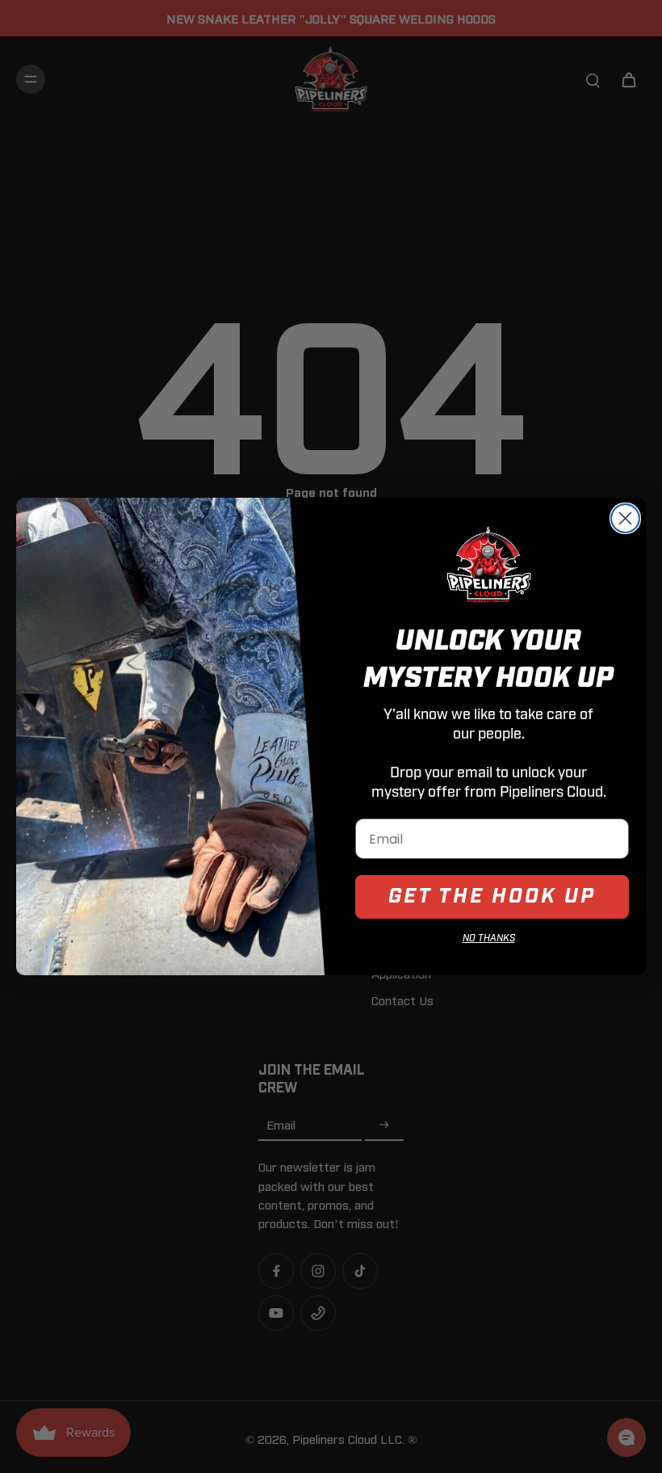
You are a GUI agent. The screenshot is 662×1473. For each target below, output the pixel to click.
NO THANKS (489, 938)
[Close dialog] (625, 518)
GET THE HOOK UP (492, 896)
